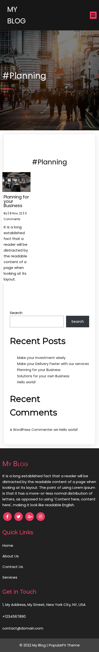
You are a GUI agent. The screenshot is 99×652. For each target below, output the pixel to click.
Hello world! (26, 382)
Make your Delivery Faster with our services (53, 363)
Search (16, 312)
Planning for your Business (39, 369)
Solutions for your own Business (43, 376)
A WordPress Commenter (31, 429)
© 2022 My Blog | (34, 645)
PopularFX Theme (64, 645)
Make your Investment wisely (41, 357)
